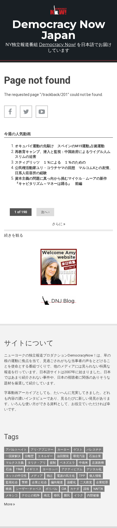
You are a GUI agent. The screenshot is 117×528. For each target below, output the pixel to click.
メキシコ (12, 495)
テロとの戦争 (31, 495)
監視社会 (12, 482)
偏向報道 (57, 482)
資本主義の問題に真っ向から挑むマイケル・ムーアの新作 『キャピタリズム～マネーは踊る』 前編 (61, 180)
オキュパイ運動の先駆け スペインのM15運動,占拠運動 (59, 146)
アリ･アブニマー (42, 449)
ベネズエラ (67, 462)
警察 (25, 482)
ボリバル (51, 489)
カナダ (74, 489)
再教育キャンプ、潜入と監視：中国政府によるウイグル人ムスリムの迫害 (62, 154)
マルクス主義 (15, 462)
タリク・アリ (37, 462)
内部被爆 (93, 495)
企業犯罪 (102, 482)
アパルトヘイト (16, 449)
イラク (78, 495)
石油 (9, 469)
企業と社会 (39, 482)
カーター (63, 449)
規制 (53, 462)
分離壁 (29, 456)
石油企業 (95, 456)
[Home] (58, 9)
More (8, 504)
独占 (50, 476)
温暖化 (71, 482)
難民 (67, 495)
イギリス (32, 469)
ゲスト (77, 449)
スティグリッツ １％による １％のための (50, 162)
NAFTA (98, 489)
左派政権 (98, 462)
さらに (57, 224)
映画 (9, 489)
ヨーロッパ (49, 469)
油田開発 (63, 456)
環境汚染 (79, 456)
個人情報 (95, 476)
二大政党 (86, 482)
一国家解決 (13, 456)
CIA (63, 489)
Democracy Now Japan (58, 29)
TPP (82, 476)
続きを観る (13, 235)
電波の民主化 (66, 476)
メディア (37, 476)
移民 (57, 495)
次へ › (45, 212)
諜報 (86, 489)
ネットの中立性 (16, 476)
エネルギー (45, 456)
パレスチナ (94, 449)
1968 (19, 469)
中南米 (83, 462)
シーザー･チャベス (28, 489)
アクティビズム (71, 469)
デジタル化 (94, 469)
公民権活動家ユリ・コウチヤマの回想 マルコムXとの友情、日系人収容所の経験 (64, 170)
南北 (47, 495)
